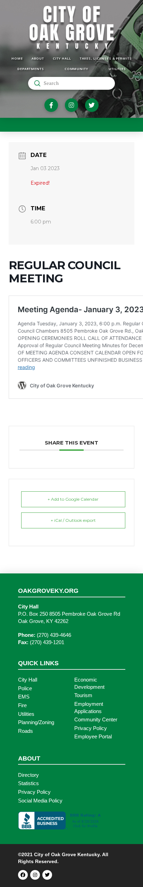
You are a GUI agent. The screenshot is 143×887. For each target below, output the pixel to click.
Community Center (95, 719)
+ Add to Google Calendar (73, 499)
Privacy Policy (90, 728)
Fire (22, 705)
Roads (25, 731)
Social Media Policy (40, 800)
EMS (24, 697)
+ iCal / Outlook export (73, 520)
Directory (28, 775)
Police (25, 688)
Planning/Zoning (36, 722)
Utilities (26, 714)
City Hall (27, 680)
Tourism (83, 695)
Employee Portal (93, 736)
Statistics (28, 783)
